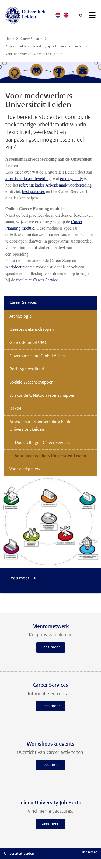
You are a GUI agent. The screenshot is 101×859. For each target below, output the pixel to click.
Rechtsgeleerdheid (26, 369)
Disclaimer (89, 852)
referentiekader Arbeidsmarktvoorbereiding (55, 185)
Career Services (23, 303)
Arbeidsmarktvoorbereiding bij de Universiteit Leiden (40, 426)
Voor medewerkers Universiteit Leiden (50, 456)
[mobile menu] (92, 16)
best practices (33, 191)
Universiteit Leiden (19, 854)
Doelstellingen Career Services (42, 443)
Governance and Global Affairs (37, 356)
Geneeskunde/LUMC (28, 343)
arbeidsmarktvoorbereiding (28, 178)
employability (71, 178)
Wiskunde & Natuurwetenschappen (42, 396)
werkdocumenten (20, 267)
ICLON (15, 409)
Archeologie (20, 316)
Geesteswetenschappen (31, 329)
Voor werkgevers (24, 469)
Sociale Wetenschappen (31, 382)
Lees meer (19, 578)
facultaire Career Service (37, 279)
